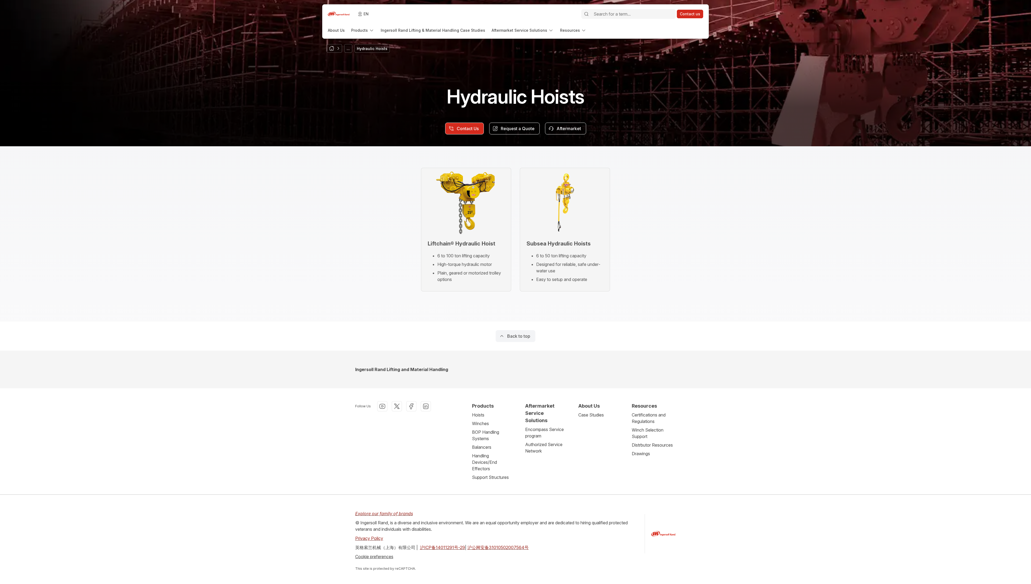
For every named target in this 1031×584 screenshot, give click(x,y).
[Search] (586, 14)
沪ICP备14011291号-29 (442, 547)
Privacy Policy (369, 538)
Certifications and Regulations (649, 418)
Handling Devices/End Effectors (484, 462)
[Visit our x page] (397, 406)
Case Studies (591, 415)
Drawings (641, 453)
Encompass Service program (544, 433)
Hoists (478, 415)
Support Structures (490, 477)
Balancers (481, 447)
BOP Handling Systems (485, 435)
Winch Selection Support (647, 433)
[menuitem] (336, 30)
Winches (480, 423)
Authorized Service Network (543, 448)
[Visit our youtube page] (382, 406)
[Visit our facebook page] (411, 406)
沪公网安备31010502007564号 (498, 547)
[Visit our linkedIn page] (426, 406)
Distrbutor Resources (652, 445)
